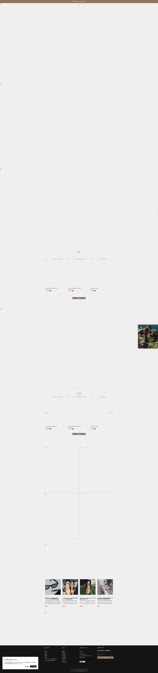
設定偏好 (27, 666)
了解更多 (20, 663)
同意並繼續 (33, 666)
